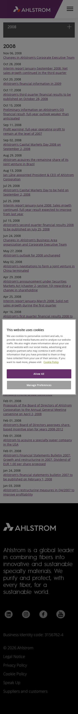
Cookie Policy (51, 362)
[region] (39, 357)
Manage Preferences (39, 385)
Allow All (39, 373)
